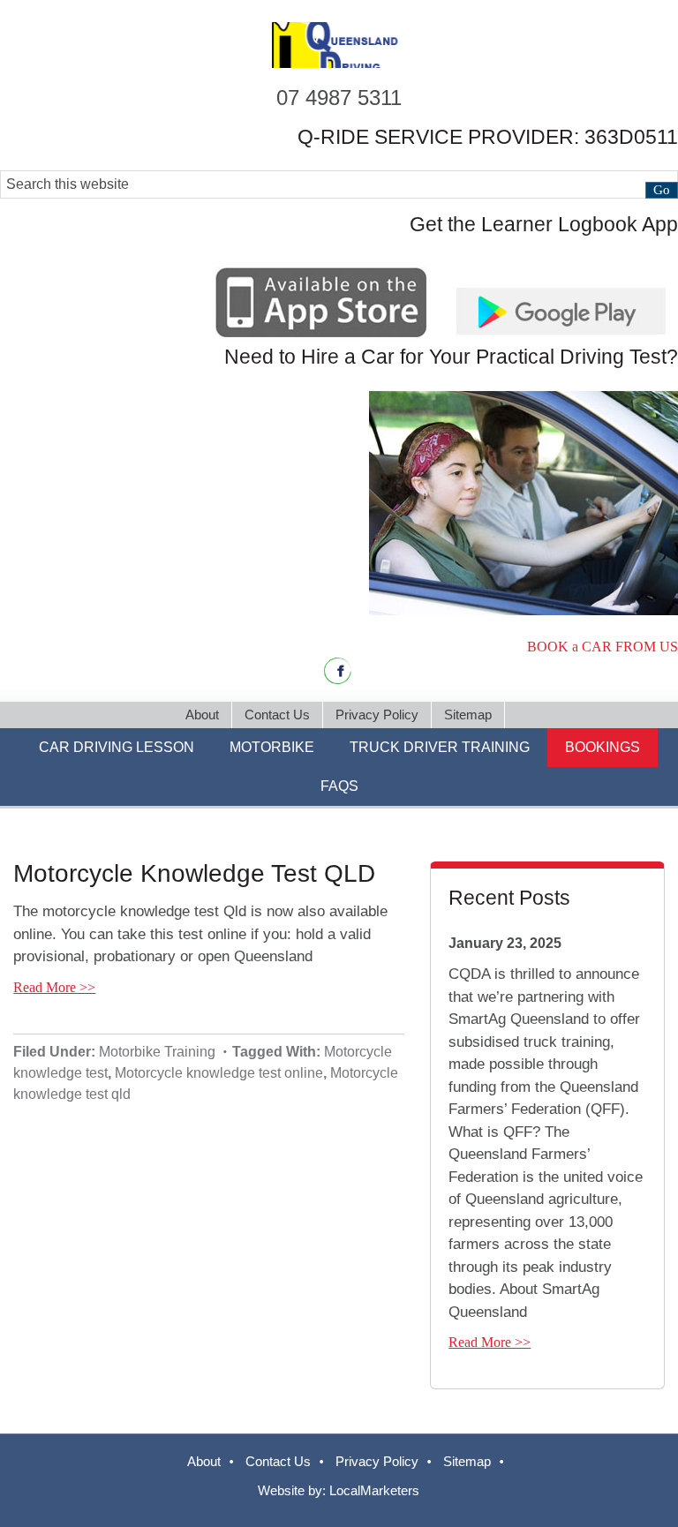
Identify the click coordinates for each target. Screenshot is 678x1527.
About (204, 1461)
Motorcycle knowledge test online (219, 1072)
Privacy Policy (376, 1461)
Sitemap (467, 1461)
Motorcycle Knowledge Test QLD (194, 873)
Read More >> (54, 987)
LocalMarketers (374, 1490)
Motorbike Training (157, 1051)
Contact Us (278, 1461)
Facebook (337, 671)
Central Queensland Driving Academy (339, 45)
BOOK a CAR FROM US (602, 646)
